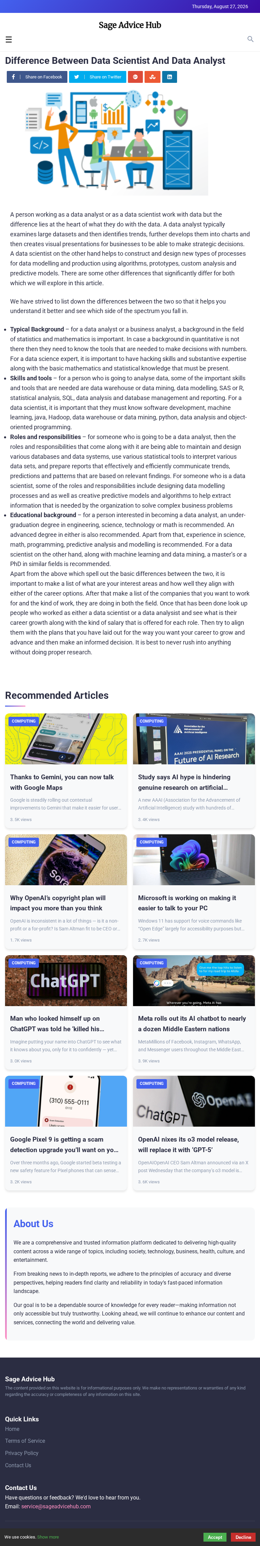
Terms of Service (25, 1441)
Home (12, 1429)
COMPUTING (24, 721)
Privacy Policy (22, 1453)
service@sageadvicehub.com (56, 1506)
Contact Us (18, 1465)
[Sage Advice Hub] (130, 27)
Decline (243, 1537)
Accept (215, 1537)
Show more (48, 1537)
